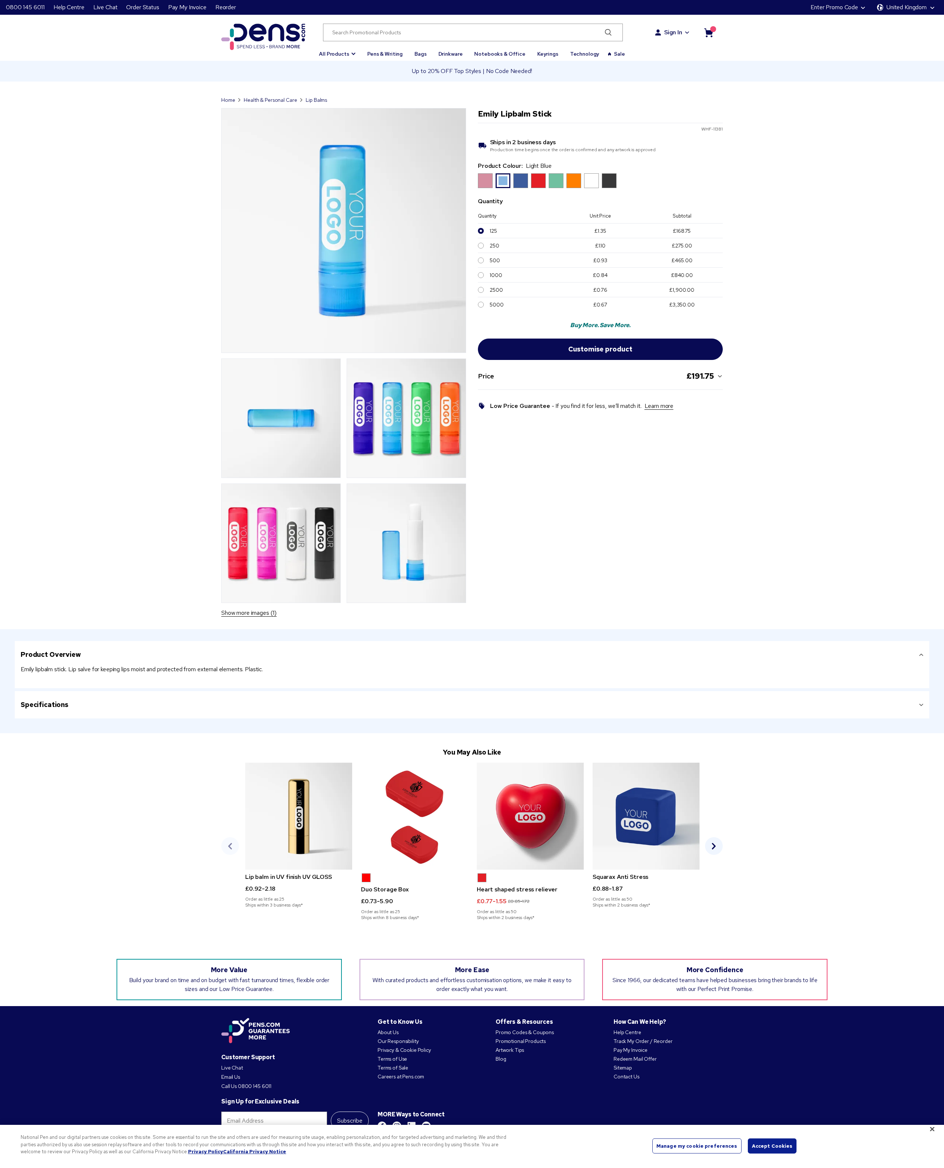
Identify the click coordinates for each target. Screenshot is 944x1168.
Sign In (673, 32)
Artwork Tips (510, 1050)
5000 (496, 304)
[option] (485, 180)
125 (493, 231)
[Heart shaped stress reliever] (530, 816)
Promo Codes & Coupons (525, 1032)
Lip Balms (317, 100)
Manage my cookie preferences (697, 1146)
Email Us (230, 1077)
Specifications (44, 704)
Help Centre (68, 7)
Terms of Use (392, 1059)
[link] (298, 835)
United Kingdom (906, 7)
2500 (496, 290)
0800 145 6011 (25, 7)
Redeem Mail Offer (635, 1059)
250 (494, 245)
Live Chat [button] (105, 7)
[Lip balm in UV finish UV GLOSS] (298, 816)
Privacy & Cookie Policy (404, 1050)
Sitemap (623, 1067)
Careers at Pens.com (401, 1076)
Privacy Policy (205, 1151)
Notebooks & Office (499, 54)
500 (495, 260)
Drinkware (450, 54)
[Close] (932, 1129)
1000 (496, 275)
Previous (230, 846)
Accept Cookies (772, 1146)
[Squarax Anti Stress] (646, 816)
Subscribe (349, 1120)
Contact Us (626, 1076)
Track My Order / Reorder (643, 1041)
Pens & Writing (385, 54)
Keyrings (547, 54)
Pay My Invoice (187, 7)
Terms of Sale (393, 1067)
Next (714, 846)
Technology (585, 54)
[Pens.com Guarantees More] (255, 1031)
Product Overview (51, 654)
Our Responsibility (398, 1041)
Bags (420, 54)
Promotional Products (521, 1041)
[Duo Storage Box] (414, 816)
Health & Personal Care (270, 100)
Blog (501, 1059)
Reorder (225, 7)
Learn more (659, 406)
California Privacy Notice (254, 1151)
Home (228, 100)
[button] (337, 50)
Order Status (142, 7)
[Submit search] (608, 32)
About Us (388, 1032)
